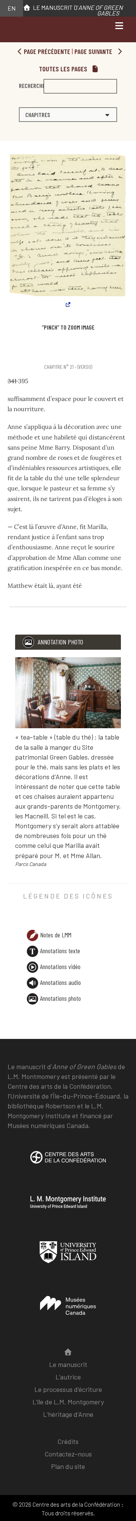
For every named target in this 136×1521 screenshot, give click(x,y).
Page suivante (94, 51)
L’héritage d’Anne (68, 1414)
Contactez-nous (68, 1454)
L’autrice (68, 1377)
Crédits (68, 1441)
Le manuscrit (68, 1364)
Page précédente (46, 51)
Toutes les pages (64, 69)
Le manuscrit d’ (77, 10)
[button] (68, 114)
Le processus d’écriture (68, 1389)
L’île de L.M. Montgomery (68, 1402)
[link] (9, 352)
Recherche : (31, 85)
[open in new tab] (68, 1162)
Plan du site (68, 1466)
